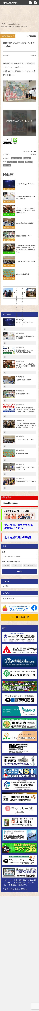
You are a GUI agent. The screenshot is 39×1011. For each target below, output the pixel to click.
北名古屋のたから (8, 36)
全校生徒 (20, 162)
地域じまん (27, 158)
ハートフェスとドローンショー (25, 185)
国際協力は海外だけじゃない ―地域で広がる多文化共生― (25, 351)
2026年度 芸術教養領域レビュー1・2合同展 (25, 197)
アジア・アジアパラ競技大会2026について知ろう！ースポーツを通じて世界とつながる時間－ (26, 409)
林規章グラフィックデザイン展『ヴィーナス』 (25, 468)
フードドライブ (17, 565)
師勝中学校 (7, 165)
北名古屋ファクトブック (11, 4)
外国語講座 (6, 565)
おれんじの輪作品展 (22, 274)
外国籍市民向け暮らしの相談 (16, 511)
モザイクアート (11, 162)
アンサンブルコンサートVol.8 (25, 261)
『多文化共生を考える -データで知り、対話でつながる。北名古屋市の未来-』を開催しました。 (25, 249)
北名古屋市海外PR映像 (17, 537)
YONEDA (7, 55)
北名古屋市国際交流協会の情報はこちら (18, 527)
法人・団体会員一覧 (19, 617)
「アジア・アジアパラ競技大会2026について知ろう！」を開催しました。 (25, 210)
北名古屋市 (29, 162)
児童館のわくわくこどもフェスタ (26, 481)
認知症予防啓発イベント (24, 236)
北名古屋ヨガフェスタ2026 (24, 223)
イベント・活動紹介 (9, 215)
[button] (30, 2)
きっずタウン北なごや (30, 565)
